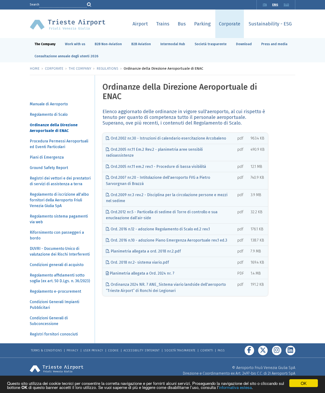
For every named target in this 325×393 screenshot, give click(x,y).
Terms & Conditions (46, 350)
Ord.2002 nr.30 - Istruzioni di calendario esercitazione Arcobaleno (168, 138)
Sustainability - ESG (270, 24)
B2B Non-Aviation (108, 44)
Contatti (206, 350)
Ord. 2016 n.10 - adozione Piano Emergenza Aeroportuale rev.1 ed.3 (168, 240)
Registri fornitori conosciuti (54, 334)
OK (303, 383)
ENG (275, 4)
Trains (162, 24)
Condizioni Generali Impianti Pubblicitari (54, 305)
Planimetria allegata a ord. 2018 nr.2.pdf (145, 251)
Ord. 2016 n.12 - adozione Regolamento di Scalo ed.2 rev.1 (160, 229)
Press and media (274, 44)
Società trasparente (211, 44)
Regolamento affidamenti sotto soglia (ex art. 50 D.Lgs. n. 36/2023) (60, 278)
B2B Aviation (141, 44)
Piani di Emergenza (47, 157)
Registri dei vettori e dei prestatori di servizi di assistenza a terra (60, 181)
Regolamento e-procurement (55, 291)
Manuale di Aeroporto (49, 104)
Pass (221, 350)
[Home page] (67, 24)
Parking (202, 24)
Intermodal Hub (172, 44)
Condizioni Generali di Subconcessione (49, 321)
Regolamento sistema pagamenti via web (59, 219)
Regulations (107, 68)
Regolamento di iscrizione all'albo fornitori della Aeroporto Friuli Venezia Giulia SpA (59, 200)
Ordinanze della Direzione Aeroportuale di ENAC (54, 128)
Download (244, 44)
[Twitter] (263, 350)
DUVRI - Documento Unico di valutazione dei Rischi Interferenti (60, 251)
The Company (44, 44)
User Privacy (93, 350)
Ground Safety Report (49, 167)
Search (34, 4)
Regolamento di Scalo (49, 114)
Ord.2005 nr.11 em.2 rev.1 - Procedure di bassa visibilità (158, 166)
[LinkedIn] (290, 350)
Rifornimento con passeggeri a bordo (57, 235)
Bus (182, 24)
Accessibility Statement (141, 350)
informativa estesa (235, 387)
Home (34, 68)
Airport (140, 24)
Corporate (229, 24)
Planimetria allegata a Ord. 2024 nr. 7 (141, 273)
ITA (265, 4)
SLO (286, 4)
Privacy (73, 350)
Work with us (75, 44)
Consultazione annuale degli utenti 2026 (66, 56)
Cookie (113, 350)
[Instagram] (276, 350)
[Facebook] (249, 350)
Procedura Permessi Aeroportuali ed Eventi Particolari (59, 144)
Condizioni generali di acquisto (57, 264)
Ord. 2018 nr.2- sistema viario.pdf (139, 262)
